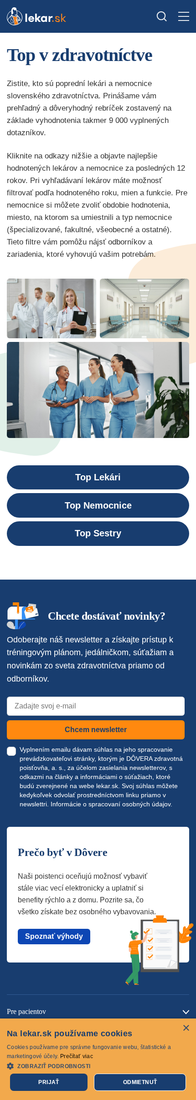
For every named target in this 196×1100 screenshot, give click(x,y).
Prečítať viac (76, 1056)
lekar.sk (107, 785)
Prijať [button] (48, 1082)
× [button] (185, 1028)
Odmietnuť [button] (140, 1082)
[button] (98, 1065)
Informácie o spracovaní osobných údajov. (111, 804)
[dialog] (98, 1059)
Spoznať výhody (54, 936)
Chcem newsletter (96, 729)
